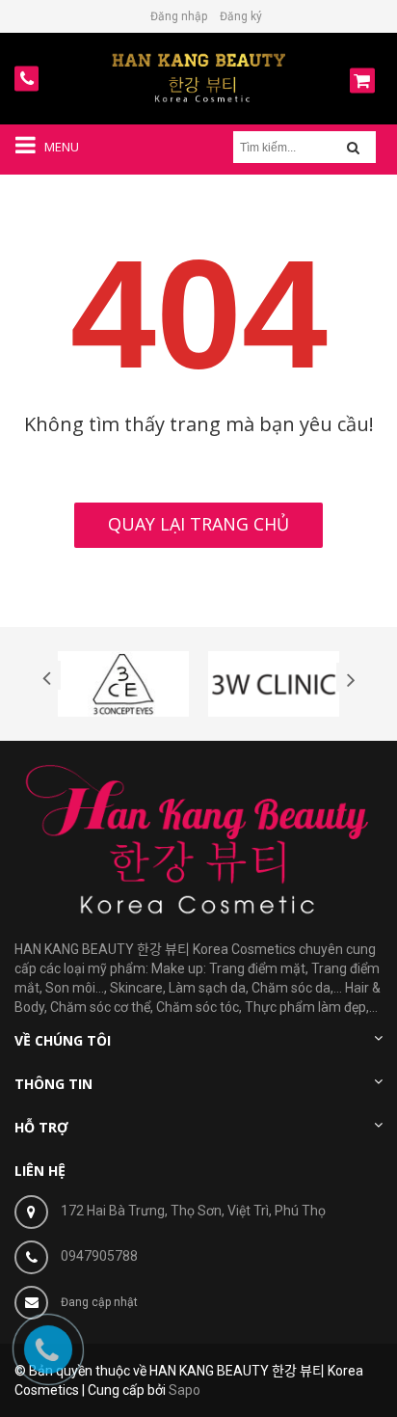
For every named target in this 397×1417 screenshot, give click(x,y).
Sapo (184, 1390)
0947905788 (99, 1256)
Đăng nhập (178, 16)
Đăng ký (241, 16)
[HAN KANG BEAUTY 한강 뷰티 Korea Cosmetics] (199, 77)
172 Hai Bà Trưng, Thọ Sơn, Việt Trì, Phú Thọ (193, 1210)
